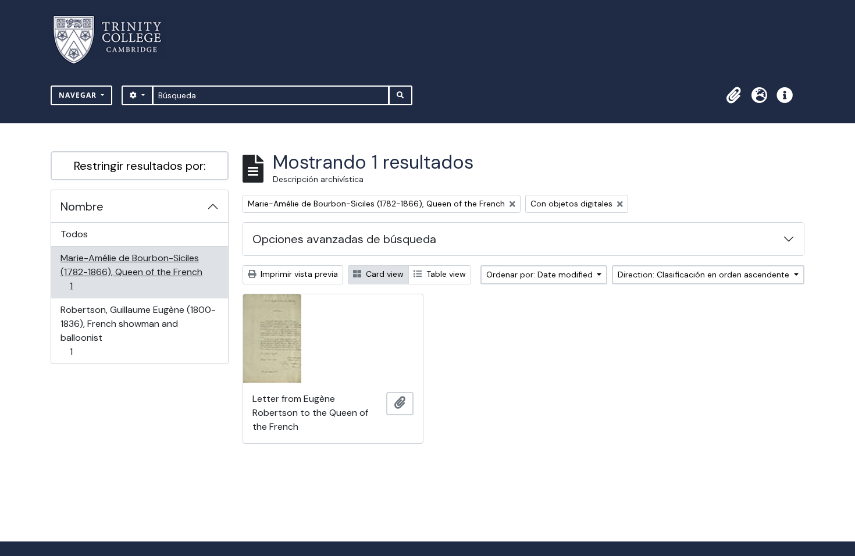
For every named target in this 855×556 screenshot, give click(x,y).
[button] (733, 95)
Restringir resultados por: (140, 165)
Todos (74, 234)
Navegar (79, 95)
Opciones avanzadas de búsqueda (344, 239)
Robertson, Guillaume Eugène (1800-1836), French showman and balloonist (138, 330)
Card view (384, 274)
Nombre (82, 206)
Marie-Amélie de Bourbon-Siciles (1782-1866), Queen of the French (131, 271)
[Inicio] (114, 39)
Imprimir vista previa (298, 274)
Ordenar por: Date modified (540, 274)
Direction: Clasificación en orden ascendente (705, 274)
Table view (445, 274)
